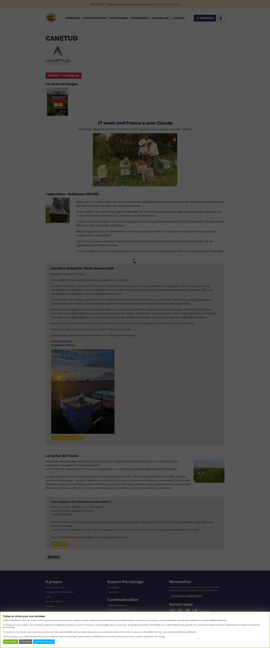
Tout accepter (11, 641)
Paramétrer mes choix (43, 641)
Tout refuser (26, 641)
